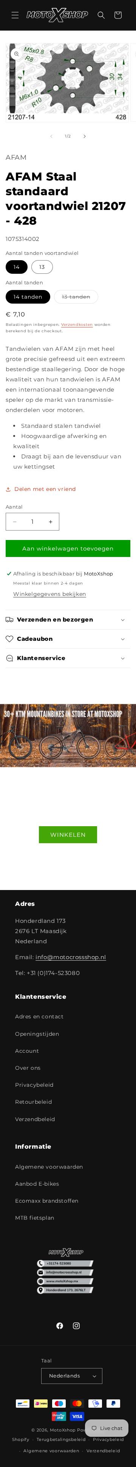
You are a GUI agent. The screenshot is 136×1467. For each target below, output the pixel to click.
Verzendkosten (77, 324)
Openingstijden (37, 1033)
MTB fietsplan (34, 1217)
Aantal (14, 507)
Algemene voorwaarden (49, 1166)
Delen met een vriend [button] (45, 489)
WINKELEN (68, 834)
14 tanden (28, 296)
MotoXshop (63, 1430)
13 (42, 267)
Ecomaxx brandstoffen (47, 1200)
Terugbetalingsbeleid (61, 1439)
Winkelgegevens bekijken (49, 594)
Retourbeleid (33, 1101)
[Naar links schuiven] (51, 136)
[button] (15, 15)
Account (27, 1050)
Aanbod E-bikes (37, 1183)
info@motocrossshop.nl (71, 957)
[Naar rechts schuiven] (84, 136)
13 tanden (80, 298)
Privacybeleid (34, 1084)
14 (17, 267)
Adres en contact (39, 1016)
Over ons (28, 1067)
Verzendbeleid (35, 1119)
